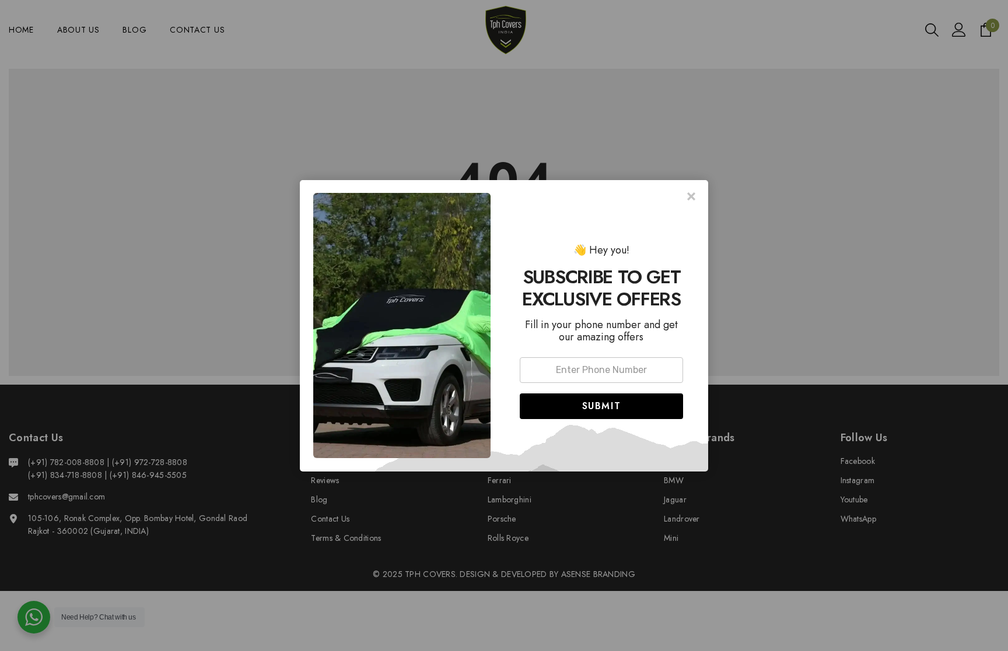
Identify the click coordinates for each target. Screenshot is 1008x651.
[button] (601, 406)
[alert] (504, 325)
